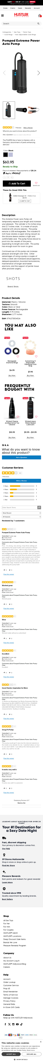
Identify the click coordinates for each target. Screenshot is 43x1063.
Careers (6, 967)
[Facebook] (5, 1024)
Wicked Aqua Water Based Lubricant (30, 423)
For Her (6, 923)
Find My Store (8, 865)
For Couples (8, 930)
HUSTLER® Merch (10, 933)
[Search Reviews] (39, 507)
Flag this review (8, 574)
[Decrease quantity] (4, 177)
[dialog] (21, 1051)
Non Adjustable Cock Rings (25, 34)
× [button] (40, 1042)
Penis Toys (27, 32)
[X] (9, 1024)
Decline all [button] (31, 1054)
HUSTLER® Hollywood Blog (14, 964)
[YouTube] (17, 1024)
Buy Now (12, 376)
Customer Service (11, 985)
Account (37, 8)
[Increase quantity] (12, 177)
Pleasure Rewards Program (14, 945)
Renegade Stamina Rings (12, 362)
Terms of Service (10, 995)
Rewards (28, 8)
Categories (6, 32)
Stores (5, 8)
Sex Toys (17, 32)
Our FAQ (6, 849)
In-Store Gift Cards (11, 1007)
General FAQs (9, 1004)
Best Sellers (7, 899)
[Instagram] (13, 1024)
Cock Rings (8, 34)
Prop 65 (6, 988)
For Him (6, 927)
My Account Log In (11, 961)
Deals (20, 8)
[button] (2, 15)
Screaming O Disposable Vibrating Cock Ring (30, 363)
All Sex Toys (8, 920)
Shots (16, 286)
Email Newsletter (10, 992)
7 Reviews (18, 128)
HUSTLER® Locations (12, 936)
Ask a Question (8, 134)
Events (13, 8)
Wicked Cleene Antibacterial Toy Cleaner (12, 423)
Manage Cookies (10, 998)
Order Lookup (9, 982)
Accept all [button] (11, 1054)
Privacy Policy (9, 1001)
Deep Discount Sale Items (14, 939)
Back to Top (21, 803)
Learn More (7, 882)
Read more (31, 1050)
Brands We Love (10, 942)
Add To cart (18, 183)
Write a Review (28, 128)
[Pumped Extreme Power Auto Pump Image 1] (21, 73)
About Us (7, 958)
